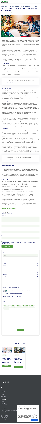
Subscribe (20, 330)
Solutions (5, 274)
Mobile (9, 208)
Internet (4, 208)
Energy (20, 305)
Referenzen (3, 391)
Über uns (2, 389)
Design (4, 263)
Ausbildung (3, 394)
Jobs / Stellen (3, 396)
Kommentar (4, 215)
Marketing (7, 307)
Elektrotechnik (3, 403)
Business (7, 305)
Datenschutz (7, 419)
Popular (25, 307)
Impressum (3, 419)
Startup (14, 208)
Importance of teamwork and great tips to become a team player (18, 361)
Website (3, 235)
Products (32, 307)
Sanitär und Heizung (5, 404)
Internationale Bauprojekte (6, 393)
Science (4, 272)
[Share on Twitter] (3, 212)
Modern (19, 307)
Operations (5, 270)
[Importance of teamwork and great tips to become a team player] (19, 350)
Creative (14, 305)
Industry (26, 305)
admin (9, 12)
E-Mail (3, 229)
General (13, 12)
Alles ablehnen (27, 419)
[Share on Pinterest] (5, 212)
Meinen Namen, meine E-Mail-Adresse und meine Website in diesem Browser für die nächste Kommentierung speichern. (18, 243)
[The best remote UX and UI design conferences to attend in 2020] (7, 350)
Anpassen (21, 419)
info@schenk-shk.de (4, 416)
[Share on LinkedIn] (7, 212)
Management (6, 267)
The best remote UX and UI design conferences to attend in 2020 (6, 360)
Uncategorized (6, 276)
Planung (2, 401)
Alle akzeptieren (34, 419)
